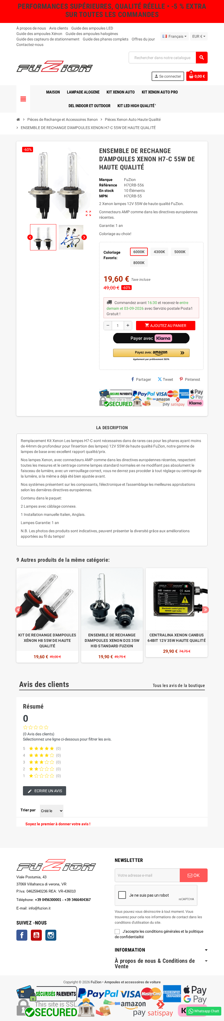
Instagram (50, 935)
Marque (106, 179)
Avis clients (58, 28)
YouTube (36, 935)
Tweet (168, 379)
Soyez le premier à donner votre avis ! (57, 824)
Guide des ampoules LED (92, 28)
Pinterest (192, 379)
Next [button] (205, 609)
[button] (151, 355)
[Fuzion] (54, 66)
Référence (108, 185)
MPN (103, 196)
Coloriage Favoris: (112, 255)
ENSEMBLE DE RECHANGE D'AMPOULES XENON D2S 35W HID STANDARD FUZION (112, 640)
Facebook (21, 935)
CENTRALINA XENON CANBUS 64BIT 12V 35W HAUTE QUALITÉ (177, 638)
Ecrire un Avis (48, 791)
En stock (106, 190)
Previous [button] (18, 609)
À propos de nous (31, 28)
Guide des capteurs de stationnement (47, 39)
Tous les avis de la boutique (179, 685)
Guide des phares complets (105, 39)
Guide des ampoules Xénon (39, 33)
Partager (143, 379)
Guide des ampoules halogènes (92, 33)
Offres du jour (143, 39)
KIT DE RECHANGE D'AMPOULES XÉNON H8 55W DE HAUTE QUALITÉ (47, 640)
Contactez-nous (29, 44)
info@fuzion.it (64, 908)
